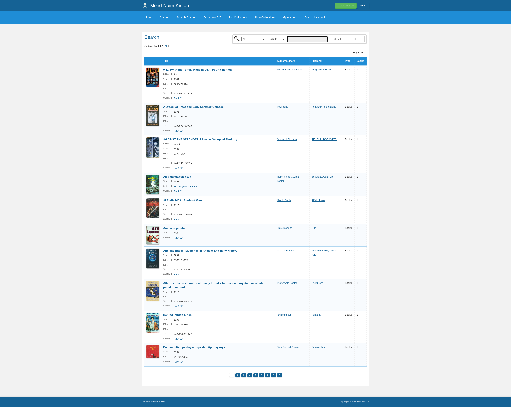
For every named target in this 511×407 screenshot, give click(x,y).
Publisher (317, 61)
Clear (356, 39)
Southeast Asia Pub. (322, 176)
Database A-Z (212, 17)
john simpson (284, 314)
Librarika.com (363, 402)
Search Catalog (186, 17)
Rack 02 (178, 98)
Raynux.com (159, 402)
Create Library (346, 5)
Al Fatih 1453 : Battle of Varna (183, 200)
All (166, 46)
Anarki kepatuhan (175, 228)
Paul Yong (282, 106)
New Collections (265, 17)
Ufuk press (317, 283)
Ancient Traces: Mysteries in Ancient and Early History (200, 250)
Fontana (316, 314)
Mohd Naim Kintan (169, 5)
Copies (360, 61)
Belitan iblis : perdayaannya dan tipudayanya (194, 347)
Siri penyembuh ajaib (185, 186)
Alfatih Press (318, 200)
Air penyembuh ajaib (177, 176)
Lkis (314, 228)
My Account (290, 17)
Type (347, 61)
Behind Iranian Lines (177, 314)
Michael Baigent (286, 250)
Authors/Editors (286, 61)
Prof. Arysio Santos (287, 283)
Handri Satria (284, 200)
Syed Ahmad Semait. (288, 347)
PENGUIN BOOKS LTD (324, 139)
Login (363, 5)
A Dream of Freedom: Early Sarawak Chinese (193, 106)
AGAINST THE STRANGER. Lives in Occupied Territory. (200, 139)
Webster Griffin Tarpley (289, 69)
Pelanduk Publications (324, 106)
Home (148, 17)
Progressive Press (321, 69)
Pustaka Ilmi (318, 347)
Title (165, 61)
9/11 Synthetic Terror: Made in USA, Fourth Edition (197, 69)
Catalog (164, 17)
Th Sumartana (284, 228)
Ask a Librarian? (315, 17)
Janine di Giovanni (287, 139)
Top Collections (238, 17)
